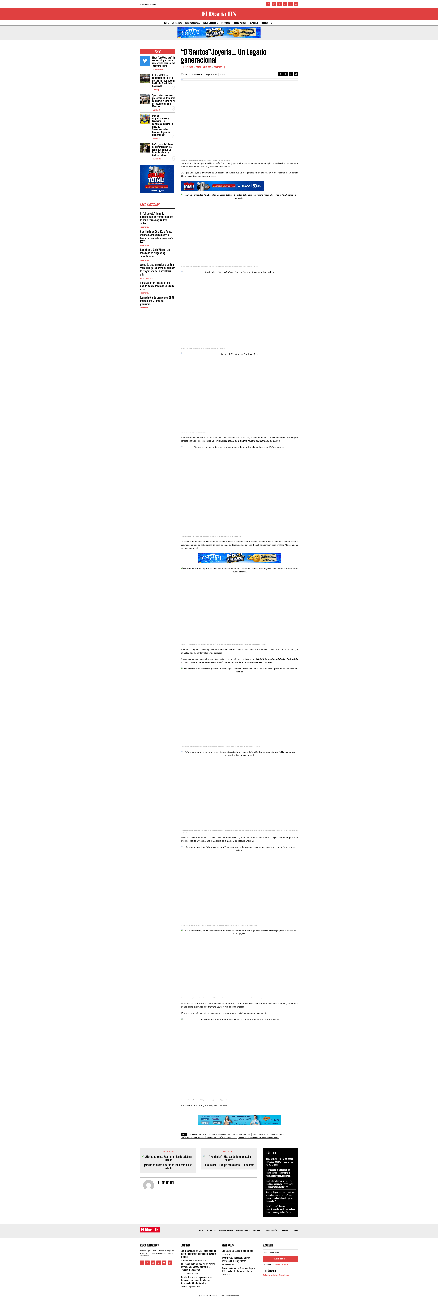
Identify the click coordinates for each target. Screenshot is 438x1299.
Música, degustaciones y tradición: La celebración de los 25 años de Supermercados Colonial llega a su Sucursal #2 (162, 125)
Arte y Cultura (146, 278)
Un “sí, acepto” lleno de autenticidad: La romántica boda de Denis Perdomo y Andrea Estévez (162, 150)
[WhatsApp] (296, 74)
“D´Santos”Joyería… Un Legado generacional (209, 1134)
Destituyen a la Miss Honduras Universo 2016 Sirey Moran (236, 1260)
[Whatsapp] (296, 4)
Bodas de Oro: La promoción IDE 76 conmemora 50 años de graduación (157, 301)
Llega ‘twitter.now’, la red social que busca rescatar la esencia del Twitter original (163, 61)
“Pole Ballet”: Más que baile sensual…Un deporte (229, 1165)
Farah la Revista (203, 67)
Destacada (157, 159)
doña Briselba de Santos (193, 1137)
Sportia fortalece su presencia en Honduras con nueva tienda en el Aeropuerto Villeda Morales (163, 101)
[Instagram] (279, 4)
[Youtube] (290, 4)
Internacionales (159, 69)
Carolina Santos (260, 1134)
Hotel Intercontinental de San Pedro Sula (258, 1137)
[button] (272, 23)
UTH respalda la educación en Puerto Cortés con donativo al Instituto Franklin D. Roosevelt (163, 81)
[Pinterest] (291, 74)
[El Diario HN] (183, 74)
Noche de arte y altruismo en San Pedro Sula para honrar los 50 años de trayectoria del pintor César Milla (157, 269)
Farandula (226, 1254)
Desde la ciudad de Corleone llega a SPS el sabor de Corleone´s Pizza (238, 1270)
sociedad (218, 67)
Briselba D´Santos (241, 1134)
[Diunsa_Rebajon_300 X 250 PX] (157, 195)
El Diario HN (197, 75)
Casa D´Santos (277, 1134)
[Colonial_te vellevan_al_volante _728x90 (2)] (219, 39)
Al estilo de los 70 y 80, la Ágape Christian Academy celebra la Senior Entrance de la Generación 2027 (156, 236)
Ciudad (155, 90)
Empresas (156, 110)
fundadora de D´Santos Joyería (221, 1137)
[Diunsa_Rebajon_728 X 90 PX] (239, 186)
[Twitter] (274, 4)
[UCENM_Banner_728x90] (239, 1127)
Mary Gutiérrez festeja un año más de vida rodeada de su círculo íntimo (157, 286)
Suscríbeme (279, 1259)
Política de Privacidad (280, 1264)
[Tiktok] (285, 4)
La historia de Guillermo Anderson (237, 1250)
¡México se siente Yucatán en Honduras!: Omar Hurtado (168, 1166)
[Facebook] (268, 4)
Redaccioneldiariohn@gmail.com (276, 1275)
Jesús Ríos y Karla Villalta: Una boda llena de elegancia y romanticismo (155, 253)
